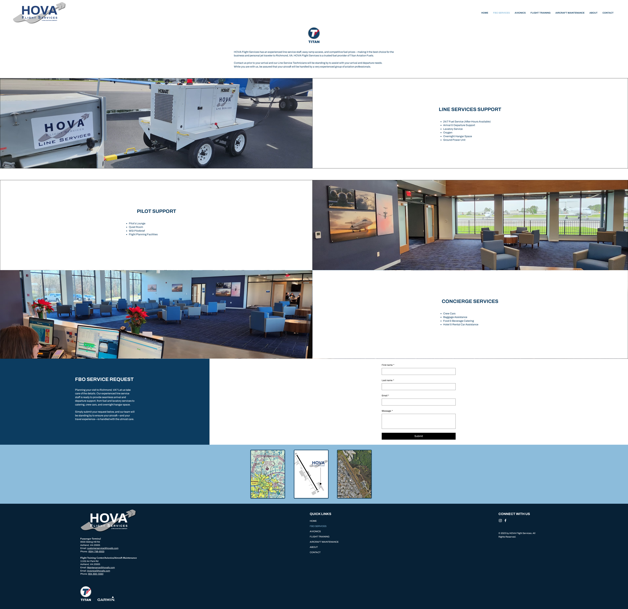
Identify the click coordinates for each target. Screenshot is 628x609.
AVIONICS (315, 531)
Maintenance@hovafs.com (101, 567)
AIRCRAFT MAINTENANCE (324, 542)
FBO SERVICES (318, 526)
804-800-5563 (95, 574)
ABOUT (314, 547)
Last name (388, 380)
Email (385, 395)
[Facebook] (505, 520)
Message (387, 411)
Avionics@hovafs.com (98, 571)
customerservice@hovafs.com (102, 548)
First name (388, 365)
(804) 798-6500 (96, 551)
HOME (313, 521)
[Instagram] (500, 520)
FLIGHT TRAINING (319, 536)
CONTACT (315, 552)
